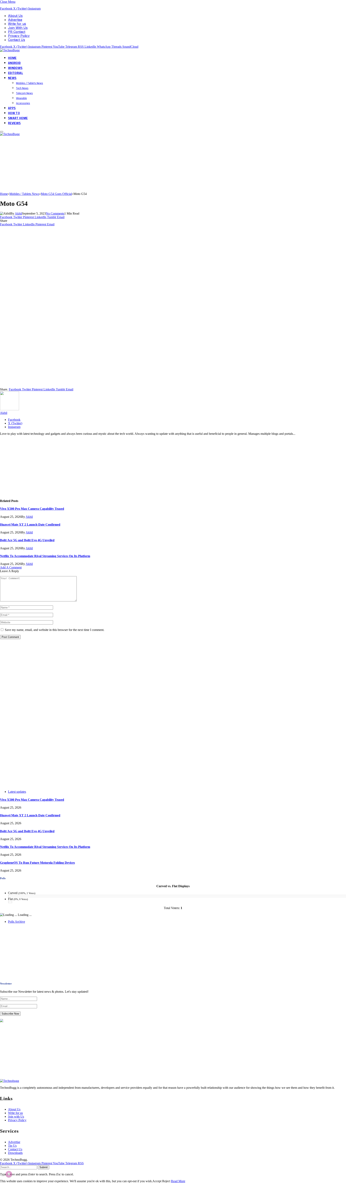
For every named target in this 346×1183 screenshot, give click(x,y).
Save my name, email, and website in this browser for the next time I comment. (54, 630)
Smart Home (18, 118)
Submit (43, 1167)
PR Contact (16, 32)
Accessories (23, 103)
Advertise (15, 20)
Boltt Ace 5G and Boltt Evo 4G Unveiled (27, 540)
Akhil (18, 213)
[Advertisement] (120, 164)
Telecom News (24, 93)
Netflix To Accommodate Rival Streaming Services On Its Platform (45, 556)
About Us (15, 16)
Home (12, 57)
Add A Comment (11, 567)
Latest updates (17, 791)
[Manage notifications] (9, 1174)
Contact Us (16, 40)
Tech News (22, 88)
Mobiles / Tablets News (29, 83)
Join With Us (18, 28)
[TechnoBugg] (10, 50)
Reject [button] (166, 1181)
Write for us (17, 24)
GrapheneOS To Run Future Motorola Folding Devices (37, 862)
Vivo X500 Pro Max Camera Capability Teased (32, 508)
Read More (178, 1181)
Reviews (14, 123)
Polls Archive (16, 921)
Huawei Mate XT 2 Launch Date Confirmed (30, 524)
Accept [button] (156, 1181)
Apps (12, 107)
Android (14, 62)
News (12, 77)
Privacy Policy (19, 36)
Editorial (15, 72)
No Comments (55, 213)
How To (14, 113)
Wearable (21, 98)
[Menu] (1, 131)
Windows (15, 67)
